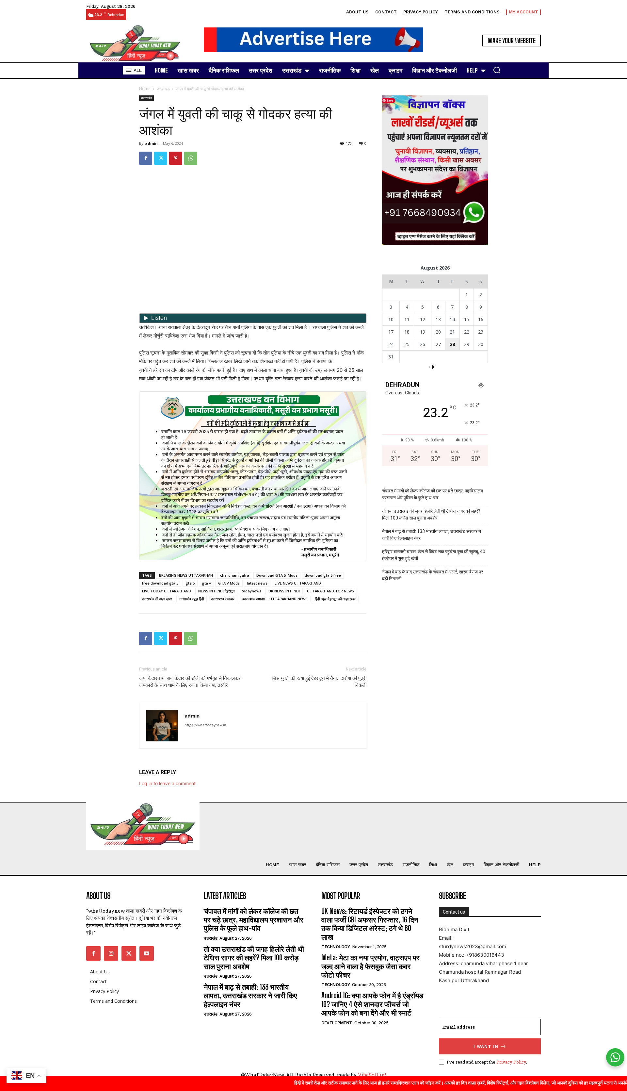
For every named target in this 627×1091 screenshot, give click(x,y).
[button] (497, 70)
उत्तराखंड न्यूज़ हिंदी (191, 598)
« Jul (432, 366)
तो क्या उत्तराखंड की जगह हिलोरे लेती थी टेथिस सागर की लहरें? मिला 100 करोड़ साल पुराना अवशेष (431, 514)
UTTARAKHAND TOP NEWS (330, 590)
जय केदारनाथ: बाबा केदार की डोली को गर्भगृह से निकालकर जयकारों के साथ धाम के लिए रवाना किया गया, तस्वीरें (190, 681)
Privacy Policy (511, 1062)
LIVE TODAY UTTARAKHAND (166, 590)
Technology (335, 946)
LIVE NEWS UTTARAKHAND (298, 583)
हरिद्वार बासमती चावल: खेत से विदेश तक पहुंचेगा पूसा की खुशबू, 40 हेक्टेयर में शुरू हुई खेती (433, 555)
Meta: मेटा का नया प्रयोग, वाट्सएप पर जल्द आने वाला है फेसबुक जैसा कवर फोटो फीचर (370, 966)
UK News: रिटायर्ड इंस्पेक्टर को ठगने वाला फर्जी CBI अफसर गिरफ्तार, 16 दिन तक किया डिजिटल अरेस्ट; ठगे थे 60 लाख (369, 924)
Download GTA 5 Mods (276, 575)
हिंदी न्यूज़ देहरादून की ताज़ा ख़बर (335, 598)
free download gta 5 (160, 583)
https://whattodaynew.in (205, 725)
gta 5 (190, 583)
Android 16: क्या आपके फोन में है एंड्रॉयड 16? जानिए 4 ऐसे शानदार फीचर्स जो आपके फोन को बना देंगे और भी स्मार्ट (372, 1004)
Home (145, 88)
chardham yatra (234, 575)
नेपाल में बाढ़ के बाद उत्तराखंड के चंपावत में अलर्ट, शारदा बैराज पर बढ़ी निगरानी (432, 575)
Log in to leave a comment (167, 783)
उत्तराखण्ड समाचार (222, 598)
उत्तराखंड (163, 88)
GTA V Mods (229, 583)
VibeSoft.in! (372, 1074)
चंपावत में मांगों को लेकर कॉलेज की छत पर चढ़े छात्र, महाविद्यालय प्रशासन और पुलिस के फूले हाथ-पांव (432, 494)
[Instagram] (111, 953)
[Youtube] (146, 953)
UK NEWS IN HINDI (284, 590)
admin (151, 143)
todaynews (251, 590)
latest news (257, 583)
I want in (486, 1046)
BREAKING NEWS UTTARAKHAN (186, 575)
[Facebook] (145, 158)
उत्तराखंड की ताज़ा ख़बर (157, 598)
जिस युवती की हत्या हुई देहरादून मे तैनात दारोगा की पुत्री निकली (319, 681)
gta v (206, 583)
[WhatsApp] (190, 158)
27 (438, 344)
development (336, 1022)
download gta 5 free (323, 575)
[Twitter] (160, 158)
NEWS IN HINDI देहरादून (216, 590)
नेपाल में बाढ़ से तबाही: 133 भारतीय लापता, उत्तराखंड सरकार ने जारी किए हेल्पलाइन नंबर (431, 535)
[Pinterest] (175, 158)
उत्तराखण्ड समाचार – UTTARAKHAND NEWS (275, 598)
